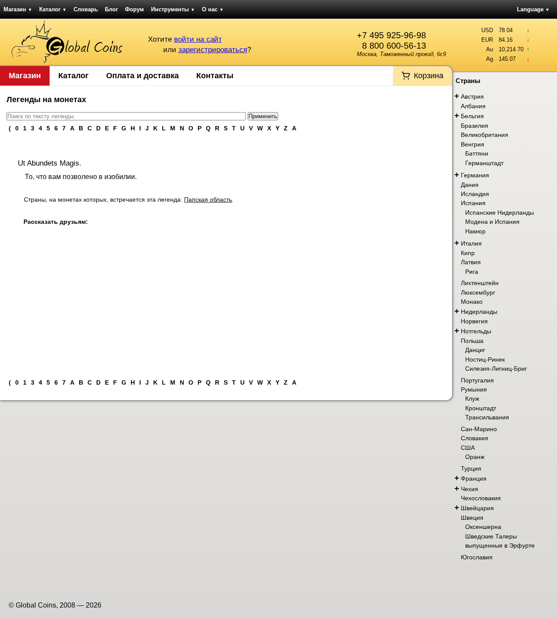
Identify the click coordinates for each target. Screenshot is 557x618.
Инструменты (173, 9)
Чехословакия (481, 498)
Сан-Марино (479, 428)
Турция (471, 468)
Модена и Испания (492, 221)
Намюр (475, 231)
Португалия (477, 380)
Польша (472, 340)
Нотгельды (476, 331)
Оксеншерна (483, 526)
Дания (470, 184)
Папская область (208, 199)
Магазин (17, 9)
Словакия (474, 438)
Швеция (472, 517)
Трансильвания (487, 417)
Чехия (469, 488)
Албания (473, 106)
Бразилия (474, 125)
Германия (475, 175)
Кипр (468, 252)
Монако (472, 301)
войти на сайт (198, 39)
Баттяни (476, 153)
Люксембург (478, 292)
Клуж (472, 398)
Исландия (475, 193)
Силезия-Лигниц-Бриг (496, 368)
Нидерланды (479, 311)
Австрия (472, 96)
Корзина (428, 75)
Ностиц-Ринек (485, 359)
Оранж (474, 456)
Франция (474, 478)
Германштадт (484, 162)
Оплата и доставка (142, 75)
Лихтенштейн (480, 282)
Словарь (86, 9)
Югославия (477, 557)
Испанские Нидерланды (499, 212)
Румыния (474, 389)
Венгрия (472, 144)
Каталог (53, 9)
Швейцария (477, 508)
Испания (473, 202)
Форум (134, 9)
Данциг (475, 349)
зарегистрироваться (212, 50)
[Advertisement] (226, 307)
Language (533, 9)
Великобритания (484, 134)
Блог (111, 9)
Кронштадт (480, 408)
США (468, 447)
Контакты (214, 75)
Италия (471, 243)
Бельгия (472, 116)
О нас (213, 9)
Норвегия (474, 321)
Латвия (471, 262)
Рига (471, 271)
